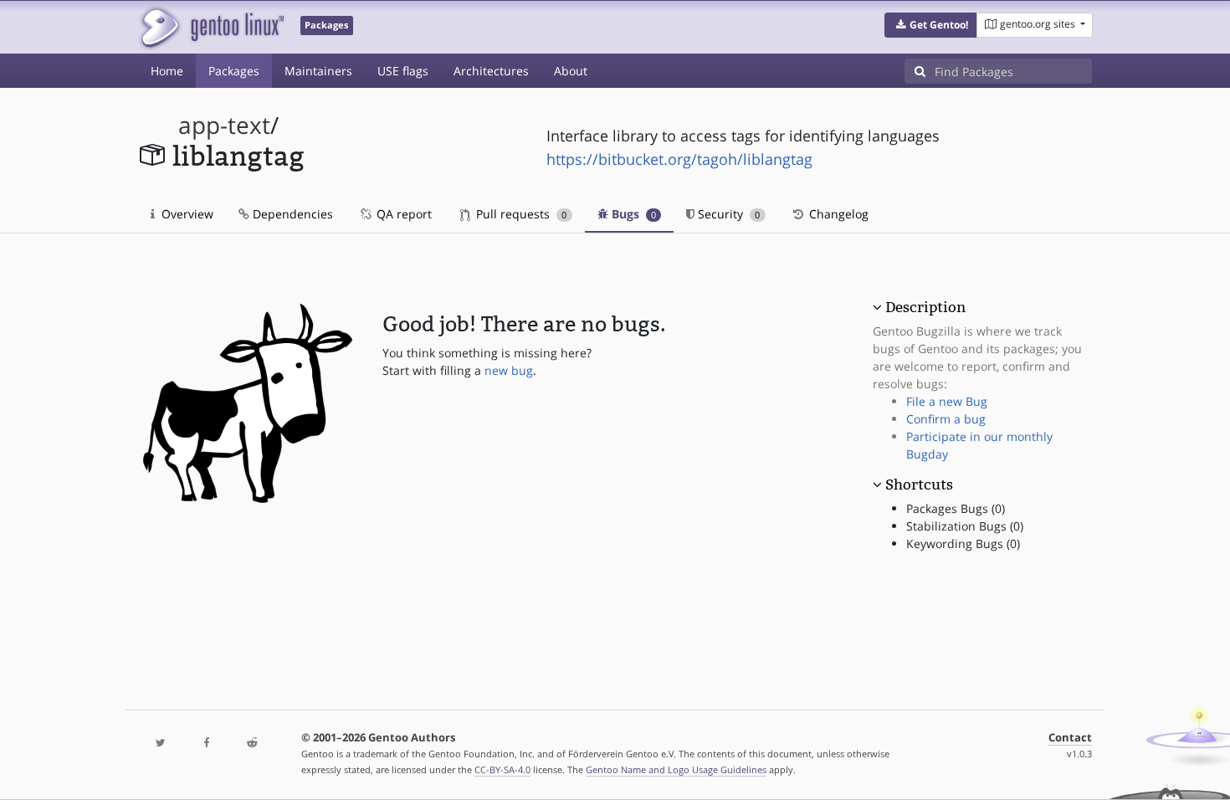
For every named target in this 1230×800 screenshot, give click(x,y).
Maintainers (318, 71)
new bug (508, 370)
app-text (224, 125)
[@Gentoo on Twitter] (160, 743)
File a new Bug (946, 401)
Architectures (491, 71)
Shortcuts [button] (919, 484)
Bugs (632, 214)
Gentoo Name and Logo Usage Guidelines (676, 769)
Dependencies (291, 214)
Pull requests (519, 214)
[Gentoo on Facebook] (205, 743)
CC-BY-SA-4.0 (502, 769)
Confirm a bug (946, 419)
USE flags (402, 71)
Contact (1070, 738)
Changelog (837, 214)
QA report (402, 214)
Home (167, 71)
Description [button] (925, 307)
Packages (233, 71)
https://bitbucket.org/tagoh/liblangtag (679, 159)
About (570, 71)
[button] (930, 25)
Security (727, 214)
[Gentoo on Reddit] (251, 743)
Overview (185, 214)
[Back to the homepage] (211, 27)
